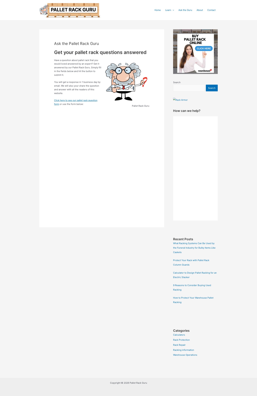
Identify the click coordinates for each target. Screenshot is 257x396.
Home (158, 10)
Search (177, 82)
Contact (211, 10)
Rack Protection (181, 339)
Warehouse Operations (185, 354)
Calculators (179, 334)
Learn (168, 10)
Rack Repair (179, 344)
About (200, 10)
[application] (172, 10)
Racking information (183, 350)
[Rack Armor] (180, 99)
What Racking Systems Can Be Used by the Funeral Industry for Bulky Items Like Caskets (194, 248)
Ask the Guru (185, 10)
